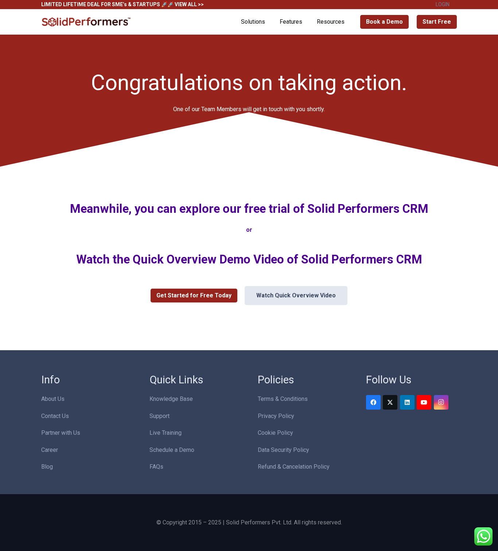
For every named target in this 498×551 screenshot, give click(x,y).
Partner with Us (60, 432)
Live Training (165, 432)
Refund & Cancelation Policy (294, 466)
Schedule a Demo (171, 449)
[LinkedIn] (407, 402)
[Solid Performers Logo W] (86, 22)
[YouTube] (424, 402)
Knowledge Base (171, 398)
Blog (47, 466)
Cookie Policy (275, 432)
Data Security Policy (283, 449)
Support (159, 416)
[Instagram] (441, 402)
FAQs (156, 466)
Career (49, 449)
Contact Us (55, 416)
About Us (53, 398)
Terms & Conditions (283, 398)
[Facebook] (373, 402)
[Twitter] (390, 402)
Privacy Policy (276, 416)
